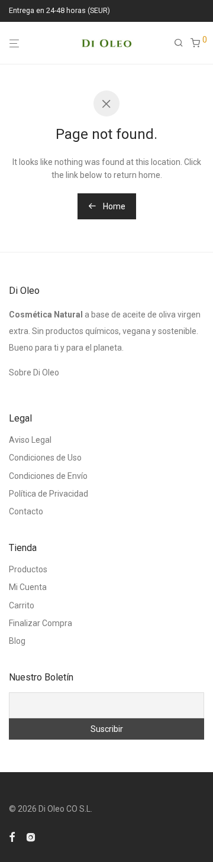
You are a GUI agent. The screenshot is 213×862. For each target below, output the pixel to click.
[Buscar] (182, 43)
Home (113, 206)
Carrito (21, 605)
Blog (17, 641)
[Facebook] (12, 836)
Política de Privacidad (48, 493)
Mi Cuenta (28, 587)
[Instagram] (30, 836)
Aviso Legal (30, 440)
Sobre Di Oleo (34, 372)
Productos (28, 569)
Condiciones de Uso (45, 457)
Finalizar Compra (40, 623)
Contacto (26, 511)
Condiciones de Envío (48, 476)
